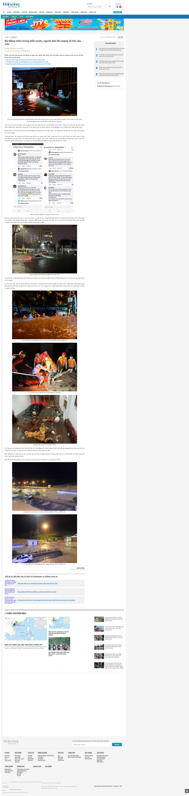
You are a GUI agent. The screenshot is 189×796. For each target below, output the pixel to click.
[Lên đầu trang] (187, 791)
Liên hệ (116, 786)
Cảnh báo (49, 12)
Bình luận (30, 758)
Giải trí (41, 12)
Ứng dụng (7, 772)
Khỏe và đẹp (88, 758)
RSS (119, 37)
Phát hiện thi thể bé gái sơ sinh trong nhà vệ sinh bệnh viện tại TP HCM (28, 64)
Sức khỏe (58, 12)
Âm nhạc (60, 758)
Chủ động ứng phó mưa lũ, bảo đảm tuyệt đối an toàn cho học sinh (113, 646)
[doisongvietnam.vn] (11, 742)
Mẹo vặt (19, 774)
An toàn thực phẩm (73, 755)
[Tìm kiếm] (109, 6)
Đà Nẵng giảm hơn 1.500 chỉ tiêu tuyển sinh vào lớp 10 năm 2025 (110, 61)
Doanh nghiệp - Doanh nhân (46, 755)
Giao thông (8, 760)
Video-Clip (92, 12)
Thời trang (61, 760)
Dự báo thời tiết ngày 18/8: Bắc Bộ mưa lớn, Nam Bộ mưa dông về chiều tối (113, 655)
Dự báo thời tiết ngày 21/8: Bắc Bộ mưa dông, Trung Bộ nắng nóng (114, 637)
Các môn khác (101, 758)
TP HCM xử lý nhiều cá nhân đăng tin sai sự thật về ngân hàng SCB (27, 62)
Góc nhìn (48, 766)
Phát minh (20, 772)
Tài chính (40, 758)
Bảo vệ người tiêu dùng (74, 757)
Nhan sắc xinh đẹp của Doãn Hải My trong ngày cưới (109, 68)
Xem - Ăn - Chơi (19, 758)
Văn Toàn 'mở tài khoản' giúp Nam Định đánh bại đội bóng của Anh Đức (110, 74)
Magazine (118, 12)
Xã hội (9, 12)
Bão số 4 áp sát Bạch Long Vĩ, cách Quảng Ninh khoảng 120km (59, 633)
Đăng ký (117, 744)
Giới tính (87, 757)
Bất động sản (41, 760)
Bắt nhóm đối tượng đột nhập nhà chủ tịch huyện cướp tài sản (25, 60)
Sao (59, 755)
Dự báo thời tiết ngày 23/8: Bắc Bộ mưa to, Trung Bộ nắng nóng (59, 653)
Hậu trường (100, 761)
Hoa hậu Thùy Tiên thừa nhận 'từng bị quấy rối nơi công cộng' (109, 55)
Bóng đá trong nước (102, 755)
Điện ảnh (60, 757)
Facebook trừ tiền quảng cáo (105, 86)
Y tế (6, 758)
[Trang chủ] (4, 12)
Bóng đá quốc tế (101, 757)
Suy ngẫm (17, 757)
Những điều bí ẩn (22, 770)
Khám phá (84, 12)
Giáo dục (7, 755)
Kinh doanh (33, 12)
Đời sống (16, 12)
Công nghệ (74, 12)
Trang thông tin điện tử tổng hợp (103, 786)
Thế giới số (8, 769)
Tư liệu (30, 757)
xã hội (57, 127)
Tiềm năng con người (23, 769)
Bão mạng (18, 755)
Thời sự (13, 37)
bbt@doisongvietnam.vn (16, 789)
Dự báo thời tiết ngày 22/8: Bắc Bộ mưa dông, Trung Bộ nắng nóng (114, 619)
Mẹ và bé (17, 760)
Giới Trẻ (17, 761)
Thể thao (66, 12)
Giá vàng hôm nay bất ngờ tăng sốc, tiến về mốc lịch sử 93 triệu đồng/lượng (110, 49)
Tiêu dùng (40, 757)
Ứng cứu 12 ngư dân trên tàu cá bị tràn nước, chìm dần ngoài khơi (114, 628)
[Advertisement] (109, 120)
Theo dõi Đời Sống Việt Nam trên (13, 51)
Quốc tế (24, 12)
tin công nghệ (104, 83)
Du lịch (19, 775)
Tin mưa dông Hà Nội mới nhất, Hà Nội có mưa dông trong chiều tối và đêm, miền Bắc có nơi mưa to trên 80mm (114, 665)
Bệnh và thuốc (89, 755)
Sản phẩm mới (9, 770)
